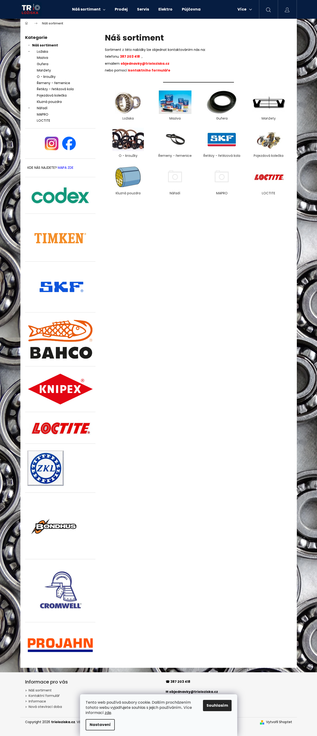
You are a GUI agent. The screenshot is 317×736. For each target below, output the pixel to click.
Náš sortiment (45, 45)
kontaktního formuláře (149, 70)
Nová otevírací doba (45, 706)
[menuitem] (88, 9)
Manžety (44, 70)
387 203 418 (180, 681)
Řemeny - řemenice (53, 83)
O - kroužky (46, 76)
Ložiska (42, 51)
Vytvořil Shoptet (279, 722)
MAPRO (42, 114)
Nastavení (100, 724)
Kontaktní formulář (44, 695)
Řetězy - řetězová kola (55, 89)
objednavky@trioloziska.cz (145, 63)
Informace (37, 701)
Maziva (42, 57)
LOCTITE (43, 120)
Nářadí (42, 108)
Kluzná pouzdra (49, 101)
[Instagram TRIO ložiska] (51, 143)
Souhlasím (217, 705)
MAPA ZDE (65, 167)
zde (108, 712)
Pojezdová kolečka (52, 95)
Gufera (42, 64)
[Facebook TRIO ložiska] (69, 143)
